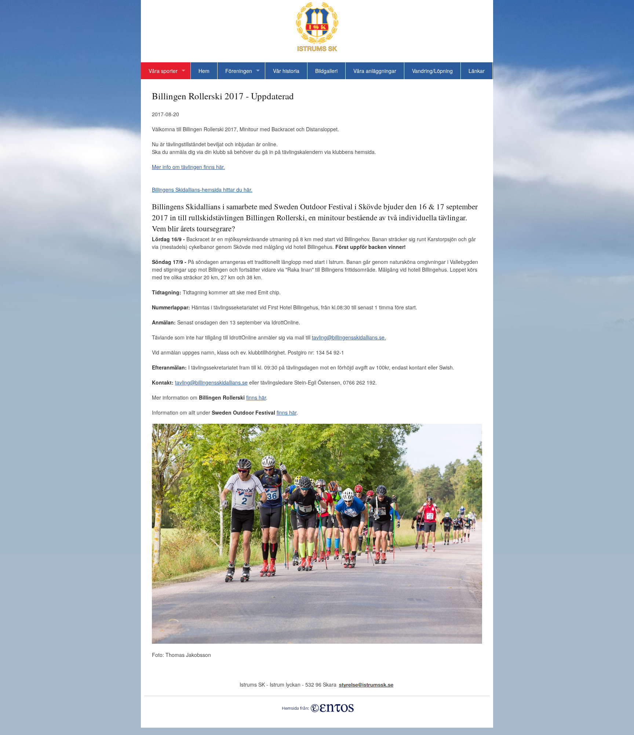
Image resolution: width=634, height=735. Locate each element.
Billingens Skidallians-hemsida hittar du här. (202, 189)
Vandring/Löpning (432, 70)
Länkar (477, 70)
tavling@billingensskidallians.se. (349, 337)
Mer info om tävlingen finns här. (188, 166)
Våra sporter (163, 70)
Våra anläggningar (374, 70)
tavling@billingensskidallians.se (211, 382)
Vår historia (286, 70)
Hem (203, 70)
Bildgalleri (326, 70)
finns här (256, 397)
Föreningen (238, 70)
